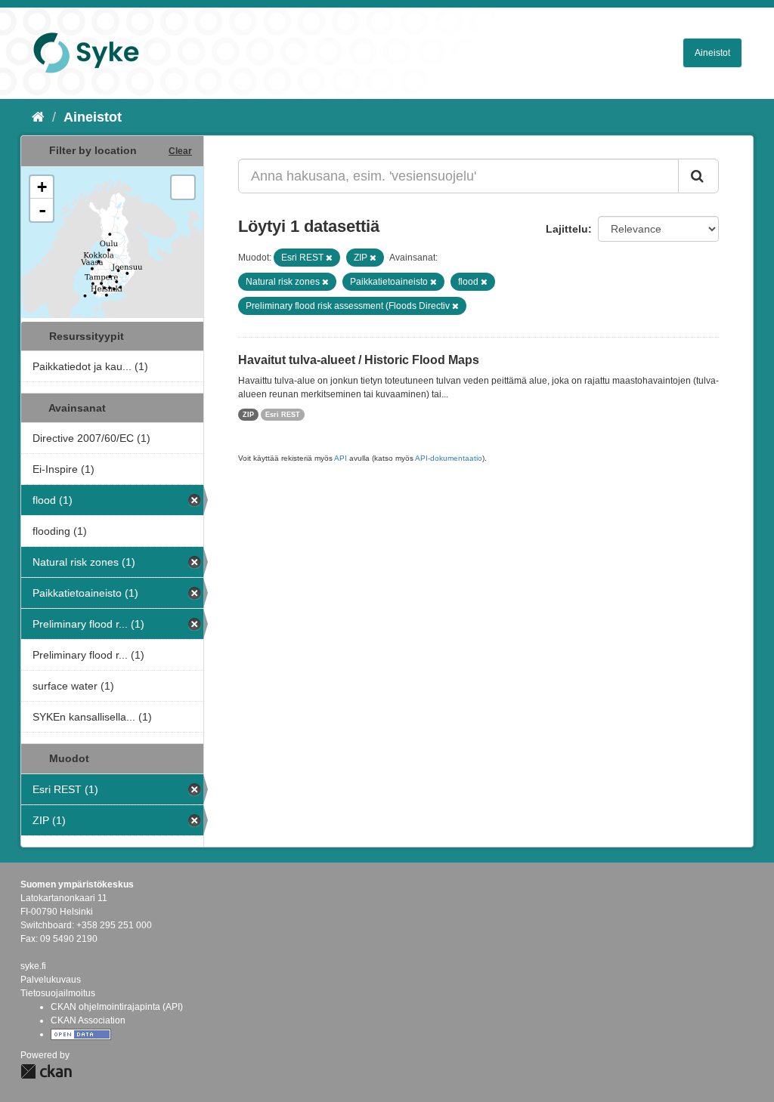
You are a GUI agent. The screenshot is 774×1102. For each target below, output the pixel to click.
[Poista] (329, 257)
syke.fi (33, 966)
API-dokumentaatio (448, 458)
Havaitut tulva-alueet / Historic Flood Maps (358, 359)
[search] (698, 176)
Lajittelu (567, 229)
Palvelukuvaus (50, 979)
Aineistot (712, 53)
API (340, 458)
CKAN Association (88, 1020)
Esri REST (282, 414)
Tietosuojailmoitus (57, 993)
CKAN (46, 1071)
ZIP (248, 414)
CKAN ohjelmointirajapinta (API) (117, 1007)
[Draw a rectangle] (183, 187)
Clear (180, 151)
